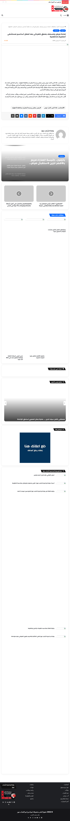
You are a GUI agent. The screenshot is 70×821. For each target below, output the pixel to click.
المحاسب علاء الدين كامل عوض (53, 108)
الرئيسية (62, 26)
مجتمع (32, 798)
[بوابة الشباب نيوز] (60, 8)
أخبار (58, 26)
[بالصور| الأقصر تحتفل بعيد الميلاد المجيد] (35, 286)
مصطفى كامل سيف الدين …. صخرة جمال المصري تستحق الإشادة (41, 419)
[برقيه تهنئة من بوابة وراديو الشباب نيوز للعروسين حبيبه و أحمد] (61, 558)
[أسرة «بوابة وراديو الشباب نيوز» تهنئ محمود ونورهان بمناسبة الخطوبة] (61, 485)
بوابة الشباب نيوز (47, 130)
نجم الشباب (66, 793)
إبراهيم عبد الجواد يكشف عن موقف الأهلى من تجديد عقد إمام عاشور (42, 2)
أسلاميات (66, 784)
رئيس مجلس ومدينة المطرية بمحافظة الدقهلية (26, 108)
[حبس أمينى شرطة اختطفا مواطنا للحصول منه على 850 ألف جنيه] (13, 286)
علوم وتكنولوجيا (29, 796)
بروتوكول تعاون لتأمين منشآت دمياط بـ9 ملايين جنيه (57, 231)
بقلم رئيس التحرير (35, 815)
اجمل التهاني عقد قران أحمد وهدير (44, 475)
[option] (35, 163)
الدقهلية (63, 30)
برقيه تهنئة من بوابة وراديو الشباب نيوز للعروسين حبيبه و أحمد (35, 491)
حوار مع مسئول (64, 787)
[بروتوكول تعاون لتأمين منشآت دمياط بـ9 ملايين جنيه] (56, 223)
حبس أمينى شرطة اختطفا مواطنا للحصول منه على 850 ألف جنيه (14, 358)
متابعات (32, 784)
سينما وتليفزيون (64, 798)
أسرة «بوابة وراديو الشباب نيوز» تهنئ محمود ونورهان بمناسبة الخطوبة (33, 483)
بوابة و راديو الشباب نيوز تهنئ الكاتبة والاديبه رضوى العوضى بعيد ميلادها (32, 636)
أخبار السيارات (65, 801)
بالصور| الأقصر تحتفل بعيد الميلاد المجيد (37, 357)
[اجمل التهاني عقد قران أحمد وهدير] (61, 477)
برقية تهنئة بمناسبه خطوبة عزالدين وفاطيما (41, 628)
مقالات (67, 790)
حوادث (32, 787)
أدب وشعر (66, 796)
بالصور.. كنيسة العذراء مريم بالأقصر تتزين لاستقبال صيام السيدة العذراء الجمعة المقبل (48, 161)
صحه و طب (30, 793)
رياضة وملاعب (30, 790)
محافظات (53, 26)
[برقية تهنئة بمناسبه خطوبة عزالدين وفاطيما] (61, 630)
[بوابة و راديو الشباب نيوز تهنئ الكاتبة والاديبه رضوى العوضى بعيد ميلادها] (61, 703)
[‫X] (12, 802)
